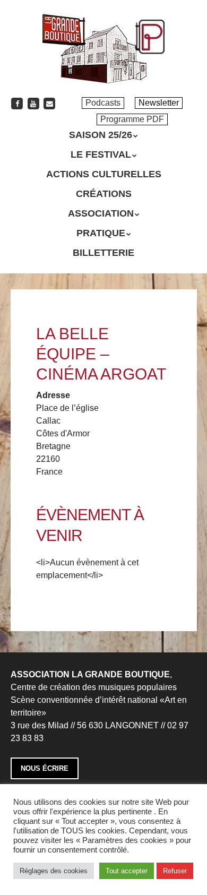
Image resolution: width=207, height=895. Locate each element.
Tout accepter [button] (127, 871)
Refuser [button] (175, 871)
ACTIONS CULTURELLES (103, 174)
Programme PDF (132, 119)
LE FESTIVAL (101, 154)
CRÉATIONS (104, 193)
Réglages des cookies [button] (54, 871)
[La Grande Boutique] (103, 69)
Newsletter (159, 102)
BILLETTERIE (103, 252)
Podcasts (102, 102)
